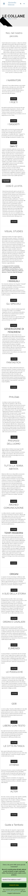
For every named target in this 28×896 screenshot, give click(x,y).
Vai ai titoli (13, 98)
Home (3, 18)
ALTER (14, 791)
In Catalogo (8, 18)
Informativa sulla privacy (13, 891)
